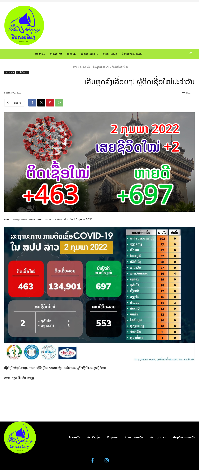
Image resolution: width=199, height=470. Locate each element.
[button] (191, 53)
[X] (41, 102)
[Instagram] (106, 460)
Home (74, 66)
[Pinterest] (50, 102)
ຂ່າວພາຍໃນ (85, 66)
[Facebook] (32, 102)
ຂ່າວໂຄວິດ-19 (22, 72)
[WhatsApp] (59, 102)
